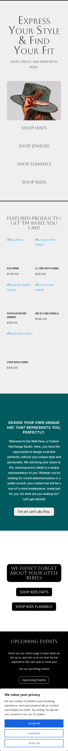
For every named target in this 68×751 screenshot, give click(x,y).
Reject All (34, 743)
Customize (34, 733)
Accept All (34, 723)
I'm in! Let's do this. (34, 511)
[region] (34, 720)
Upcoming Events (34, 680)
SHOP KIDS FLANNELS (34, 606)
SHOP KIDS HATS (34, 591)
